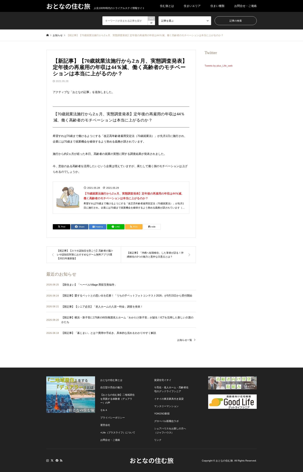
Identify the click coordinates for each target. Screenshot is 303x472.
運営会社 (105, 425)
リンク (157, 439)
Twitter (52, 460)
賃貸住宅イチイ (162, 380)
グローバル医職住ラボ (166, 421)
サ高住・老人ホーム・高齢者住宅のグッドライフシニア (171, 389)
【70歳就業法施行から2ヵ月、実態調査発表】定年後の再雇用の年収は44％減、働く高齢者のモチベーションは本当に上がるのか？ (134, 196)
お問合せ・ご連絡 (245, 5)
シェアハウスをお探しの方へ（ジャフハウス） (170, 430)
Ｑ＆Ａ (103, 410)
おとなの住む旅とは (111, 380)
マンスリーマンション (166, 406)
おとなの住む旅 (152, 460)
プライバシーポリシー (112, 417)
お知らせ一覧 (184, 340)
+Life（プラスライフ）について (117, 432)
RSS (61, 460)
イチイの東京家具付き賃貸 (169, 398)
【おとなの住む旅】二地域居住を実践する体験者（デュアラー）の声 (117, 398)
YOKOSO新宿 (162, 413)
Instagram (47, 460)
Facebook (56, 460)
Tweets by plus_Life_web (219, 65)
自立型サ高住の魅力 (111, 387)
